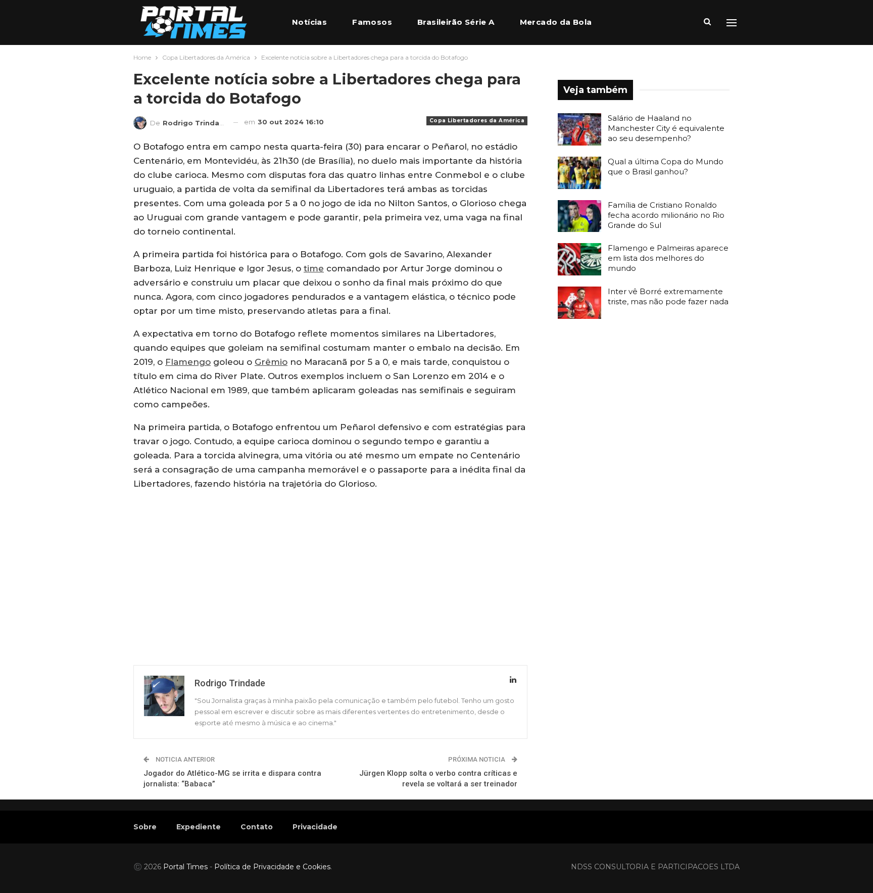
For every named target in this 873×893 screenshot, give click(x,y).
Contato (256, 826)
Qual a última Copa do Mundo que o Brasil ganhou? (665, 166)
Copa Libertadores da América (476, 120)
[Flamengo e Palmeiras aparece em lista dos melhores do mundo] (579, 259)
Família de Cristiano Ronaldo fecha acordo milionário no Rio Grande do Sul (666, 215)
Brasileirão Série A (456, 22)
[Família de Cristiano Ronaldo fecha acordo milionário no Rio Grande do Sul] (579, 216)
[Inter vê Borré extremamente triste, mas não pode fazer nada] (579, 303)
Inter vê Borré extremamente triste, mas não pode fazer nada (668, 296)
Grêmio (271, 362)
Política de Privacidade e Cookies (272, 866)
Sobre (145, 826)
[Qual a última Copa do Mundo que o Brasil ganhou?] (579, 173)
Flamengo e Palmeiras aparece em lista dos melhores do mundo (668, 258)
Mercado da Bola (556, 22)
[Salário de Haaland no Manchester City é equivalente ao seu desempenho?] (579, 129)
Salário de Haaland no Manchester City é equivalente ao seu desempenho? (666, 128)
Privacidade (315, 826)
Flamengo (188, 362)
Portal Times (185, 866)
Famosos (372, 22)
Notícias (309, 22)
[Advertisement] (330, 570)
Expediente (198, 826)
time (314, 268)
